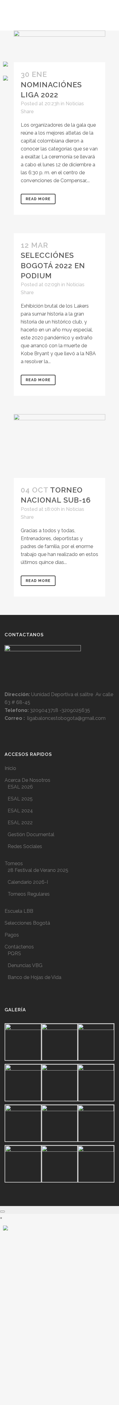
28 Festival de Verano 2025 (38, 870)
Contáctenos (19, 947)
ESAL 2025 (20, 799)
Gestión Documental (31, 834)
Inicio (10, 768)
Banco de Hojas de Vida (34, 977)
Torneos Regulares (29, 894)
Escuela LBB (19, 911)
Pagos (12, 935)
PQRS (14, 953)
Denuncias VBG (25, 965)
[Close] (2, 1211)
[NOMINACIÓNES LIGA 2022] (59, 46)
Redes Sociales (25, 846)
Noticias (75, 104)
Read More (38, 199)
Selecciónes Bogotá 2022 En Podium (53, 265)
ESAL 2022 (20, 822)
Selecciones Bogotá (27, 923)
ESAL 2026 (20, 787)
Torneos (14, 863)
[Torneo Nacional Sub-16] (59, 446)
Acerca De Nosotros (27, 780)
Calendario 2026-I (28, 882)
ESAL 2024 (20, 811)
